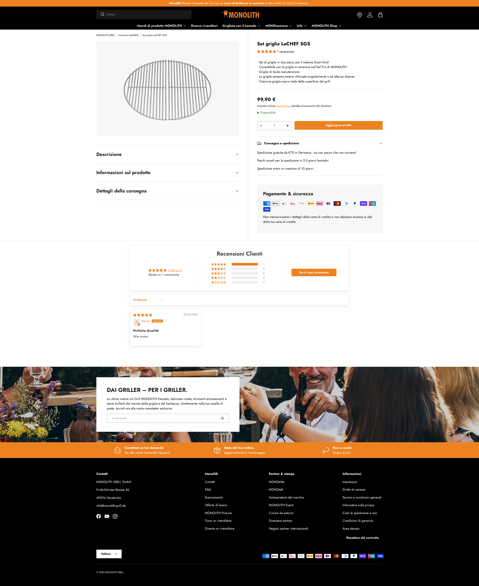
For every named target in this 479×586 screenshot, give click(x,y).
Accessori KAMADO (129, 35)
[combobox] (143, 14)
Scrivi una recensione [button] (314, 272)
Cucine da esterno (281, 513)
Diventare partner (280, 520)
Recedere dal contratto (362, 537)
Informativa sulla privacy (358, 505)
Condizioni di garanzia (358, 520)
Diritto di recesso (354, 489)
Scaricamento (214, 497)
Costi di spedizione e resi (360, 513)
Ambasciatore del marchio (286, 497)
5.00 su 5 (174, 270)
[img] (142, 315)
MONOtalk (276, 489)
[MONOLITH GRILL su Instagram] (115, 516)
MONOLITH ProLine (218, 513)
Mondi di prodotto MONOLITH (159, 25)
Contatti (210, 482)
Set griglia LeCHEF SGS (155, 35)
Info (300, 25)
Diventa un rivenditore (219, 528)
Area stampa (351, 528)
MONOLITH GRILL (105, 35)
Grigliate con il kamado (239, 25)
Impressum (350, 482)
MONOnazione (277, 25)
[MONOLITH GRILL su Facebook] (98, 516)
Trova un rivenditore (218, 520)
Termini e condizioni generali (362, 497)
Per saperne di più (296, 3)
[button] (380, 15)
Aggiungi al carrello (338, 125)
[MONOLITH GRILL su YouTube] (107, 516)
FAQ (208, 489)
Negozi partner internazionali (288, 528)
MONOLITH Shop (324, 25)
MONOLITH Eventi (281, 505)
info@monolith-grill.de (111, 505)
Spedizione (283, 106)
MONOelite (276, 482)
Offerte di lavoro (216, 505)
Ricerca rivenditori (204, 25)
